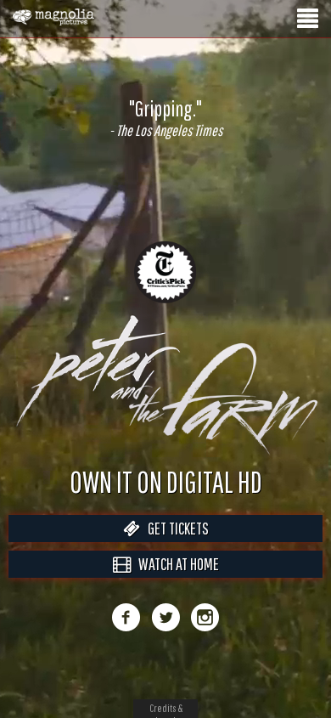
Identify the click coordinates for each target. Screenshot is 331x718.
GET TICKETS (174, 546)
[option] (165, 118)
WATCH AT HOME (175, 581)
